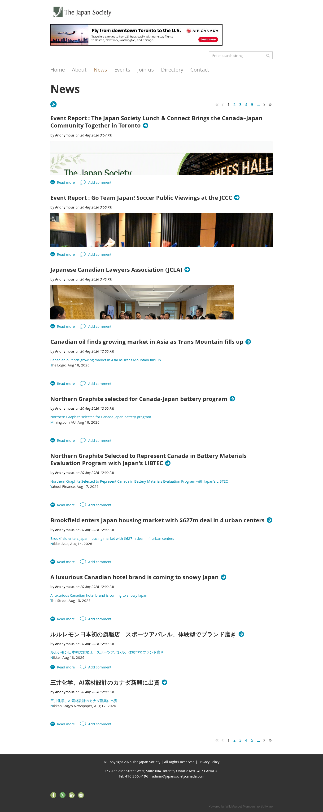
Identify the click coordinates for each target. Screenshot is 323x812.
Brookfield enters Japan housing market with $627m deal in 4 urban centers (157, 520)
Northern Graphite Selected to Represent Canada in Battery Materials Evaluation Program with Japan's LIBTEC (148, 459)
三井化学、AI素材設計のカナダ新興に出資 (105, 682)
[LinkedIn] (72, 795)
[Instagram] (81, 795)
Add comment (99, 182)
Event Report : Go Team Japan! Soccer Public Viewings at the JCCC (141, 197)
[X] (62, 795)
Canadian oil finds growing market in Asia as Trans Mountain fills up (146, 341)
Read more (66, 182)
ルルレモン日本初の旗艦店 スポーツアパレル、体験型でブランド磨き (143, 634)
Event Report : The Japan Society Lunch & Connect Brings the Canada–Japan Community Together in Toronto (156, 122)
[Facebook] (53, 795)
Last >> (270, 104)
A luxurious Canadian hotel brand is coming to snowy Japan (134, 577)
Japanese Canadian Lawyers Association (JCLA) (116, 269)
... (258, 104)
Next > (264, 104)
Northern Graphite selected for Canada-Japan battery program (138, 399)
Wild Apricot (234, 806)
